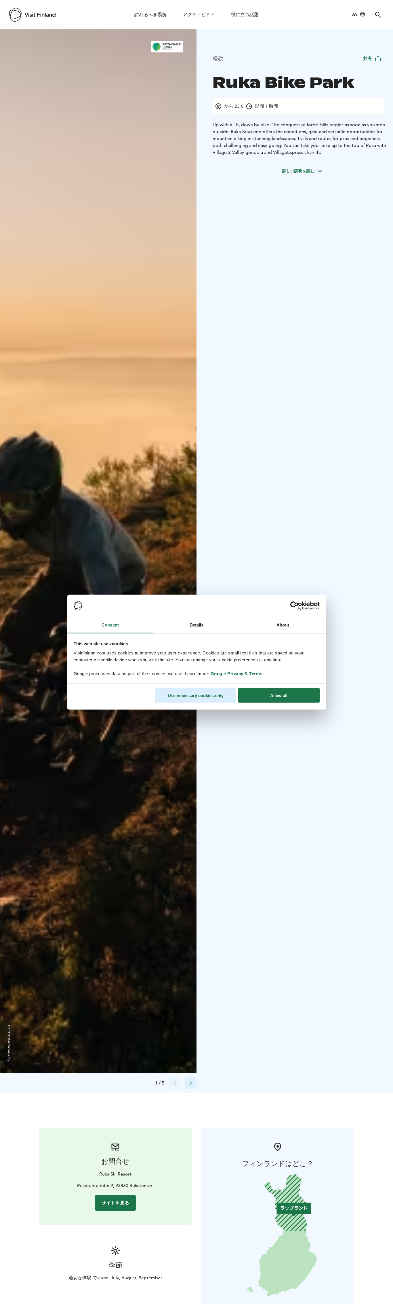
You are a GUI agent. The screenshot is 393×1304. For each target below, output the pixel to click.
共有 (367, 58)
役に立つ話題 (245, 15)
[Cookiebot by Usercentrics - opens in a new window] (294, 605)
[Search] (378, 14)
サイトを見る (115, 1202)
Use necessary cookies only (196, 695)
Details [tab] (197, 624)
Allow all (278, 695)
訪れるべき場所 (150, 15)
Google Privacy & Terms (236, 673)
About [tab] (282, 624)
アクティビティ (199, 15)
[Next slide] (191, 1083)
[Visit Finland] (32, 15)
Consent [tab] (110, 624)
